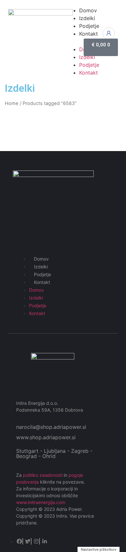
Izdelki (41, 266)
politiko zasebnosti (42, 475)
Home (11, 103)
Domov (41, 259)
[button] (71, 41)
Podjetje (42, 274)
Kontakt (42, 282)
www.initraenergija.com (40, 502)
